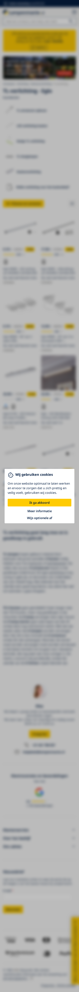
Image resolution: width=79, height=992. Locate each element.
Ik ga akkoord (39, 503)
